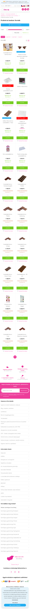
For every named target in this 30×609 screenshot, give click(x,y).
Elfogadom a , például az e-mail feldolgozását (13, 395)
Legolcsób (8, 36)
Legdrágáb (14, 36)
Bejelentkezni (24, 390)
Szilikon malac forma (22, 86)
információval (15, 599)
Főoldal (2, 14)
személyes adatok (12, 394)
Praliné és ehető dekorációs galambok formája (22, 56)
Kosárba (8, 70)
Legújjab (20, 36)
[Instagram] (15, 572)
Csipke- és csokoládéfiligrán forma (22, 123)
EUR (9, 5)
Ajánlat (2, 36)
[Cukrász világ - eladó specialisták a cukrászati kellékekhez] (5, 9)
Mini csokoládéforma (8, 154)
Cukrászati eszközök (10, 14)
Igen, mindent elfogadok (15, 605)
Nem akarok (15, 602)
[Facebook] (11, 572)
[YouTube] (18, 572)
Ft (10, 5)
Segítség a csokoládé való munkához (9, 15)
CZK (6, 5)
